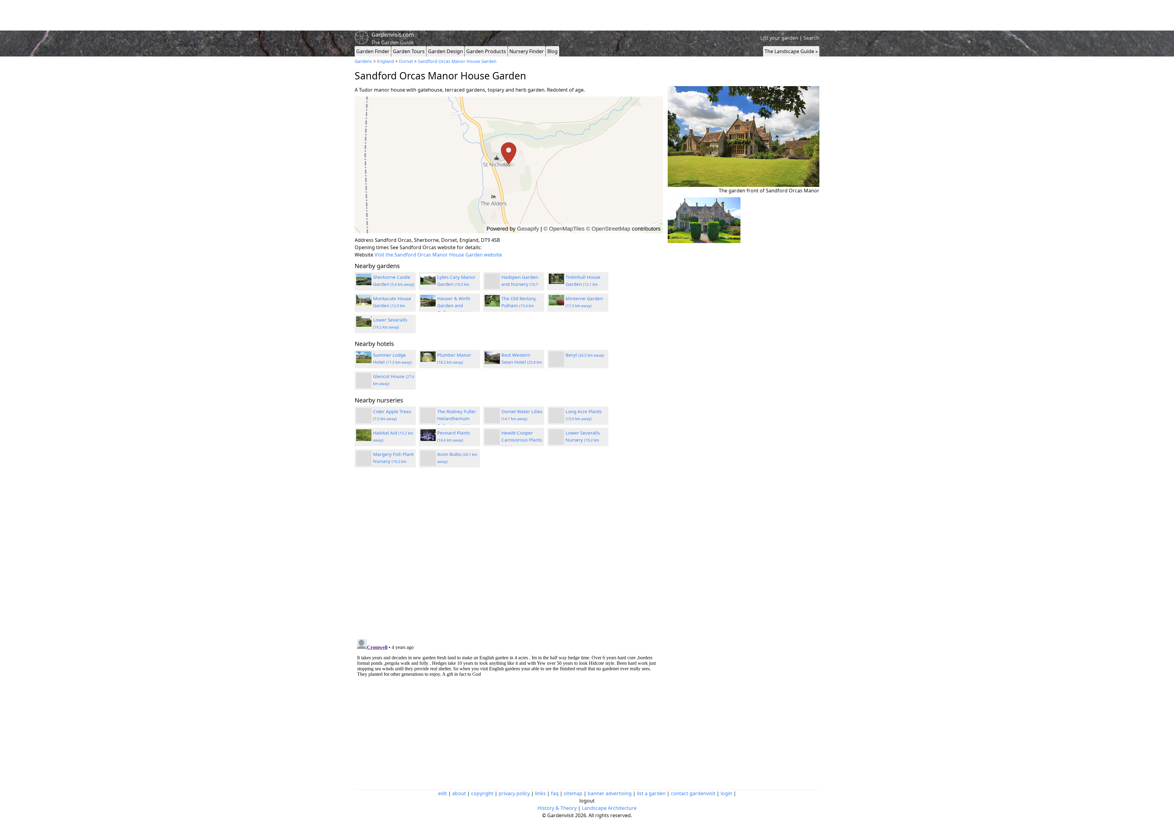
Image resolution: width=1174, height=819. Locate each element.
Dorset (406, 61)
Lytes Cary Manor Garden (456, 284)
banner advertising (610, 793)
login (726, 793)
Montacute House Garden (392, 305)
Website (364, 254)
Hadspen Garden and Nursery (519, 284)
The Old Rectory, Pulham (519, 305)
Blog (552, 51)
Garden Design (445, 51)
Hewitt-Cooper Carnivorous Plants (521, 440)
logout (587, 800)
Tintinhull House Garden (583, 284)
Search (811, 38)
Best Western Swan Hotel (521, 362)
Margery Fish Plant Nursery (393, 461)
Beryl (585, 355)
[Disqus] (509, 554)
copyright (482, 793)
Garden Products (486, 51)
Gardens (363, 61)
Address (364, 240)
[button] (509, 165)
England (385, 61)
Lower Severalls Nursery (583, 440)
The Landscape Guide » (791, 51)
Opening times (372, 247)
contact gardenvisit (693, 793)
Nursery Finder (526, 51)
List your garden (779, 38)
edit (442, 793)
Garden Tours (409, 51)
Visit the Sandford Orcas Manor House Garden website (438, 254)
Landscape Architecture (609, 808)
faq (555, 793)
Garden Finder (372, 51)
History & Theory (557, 808)
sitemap (573, 793)
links (540, 793)
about (459, 793)
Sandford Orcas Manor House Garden (457, 61)
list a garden (651, 793)
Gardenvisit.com (392, 34)
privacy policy (514, 793)
